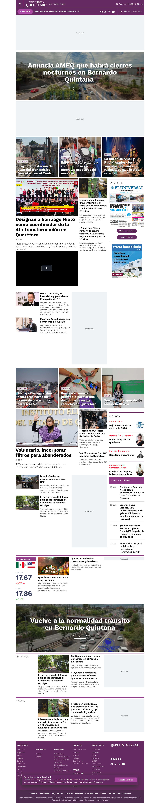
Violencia (69, 794)
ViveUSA (95, 758)
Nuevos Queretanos (62, 771)
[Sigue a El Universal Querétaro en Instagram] (110, 12)
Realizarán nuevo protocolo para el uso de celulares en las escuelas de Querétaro (78, 398)
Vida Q (107, 154)
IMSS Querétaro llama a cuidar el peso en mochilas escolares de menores (79, 168)
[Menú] (20, 4)
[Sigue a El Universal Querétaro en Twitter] (106, 12)
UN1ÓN (94, 761)
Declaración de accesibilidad (119, 794)
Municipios (21, 766)
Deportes (20, 769)
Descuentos (97, 772)
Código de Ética (57, 794)
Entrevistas (59, 754)
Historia (103, 794)
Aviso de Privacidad (94, 782)
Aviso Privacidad (91, 794)
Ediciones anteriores (127, 231)
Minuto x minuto (120, 480)
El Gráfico (96, 750)
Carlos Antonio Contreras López (117, 466)
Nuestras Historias (62, 757)
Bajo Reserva (115, 421)
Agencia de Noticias (57, 11)
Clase (94, 755)
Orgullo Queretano (61, 759)
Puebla (76, 755)
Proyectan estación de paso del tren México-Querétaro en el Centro (35, 169)
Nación (19, 755)
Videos (56, 4)
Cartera (20, 761)
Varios (75, 786)
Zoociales (58, 768)
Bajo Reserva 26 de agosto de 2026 (120, 427)
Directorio (33, 794)
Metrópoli (23, 161)
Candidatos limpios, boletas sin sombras (120, 473)
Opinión (114, 416)
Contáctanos (44, 794)
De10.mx (95, 752)
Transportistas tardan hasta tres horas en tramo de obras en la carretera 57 (34, 398)
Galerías (38, 754)
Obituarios (96, 769)
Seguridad (21, 752)
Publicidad (79, 794)
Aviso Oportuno (41, 11)
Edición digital (127, 237)
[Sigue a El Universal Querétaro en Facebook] (102, 12)
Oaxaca (76, 752)
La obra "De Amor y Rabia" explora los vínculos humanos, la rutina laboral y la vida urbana (122, 166)
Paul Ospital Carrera (119, 451)
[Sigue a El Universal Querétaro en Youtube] (114, 12)
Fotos (62, 4)
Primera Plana (73, 11)
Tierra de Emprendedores (61, 763)
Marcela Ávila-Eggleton (121, 435)
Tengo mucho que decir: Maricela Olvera (123, 402)
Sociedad (65, 158)
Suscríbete (25, 11)
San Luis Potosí (79, 750)
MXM (50, 4)
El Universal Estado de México (80, 762)
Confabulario (97, 764)
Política (20, 758)
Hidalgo (76, 758)
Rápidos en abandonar (121, 454)
